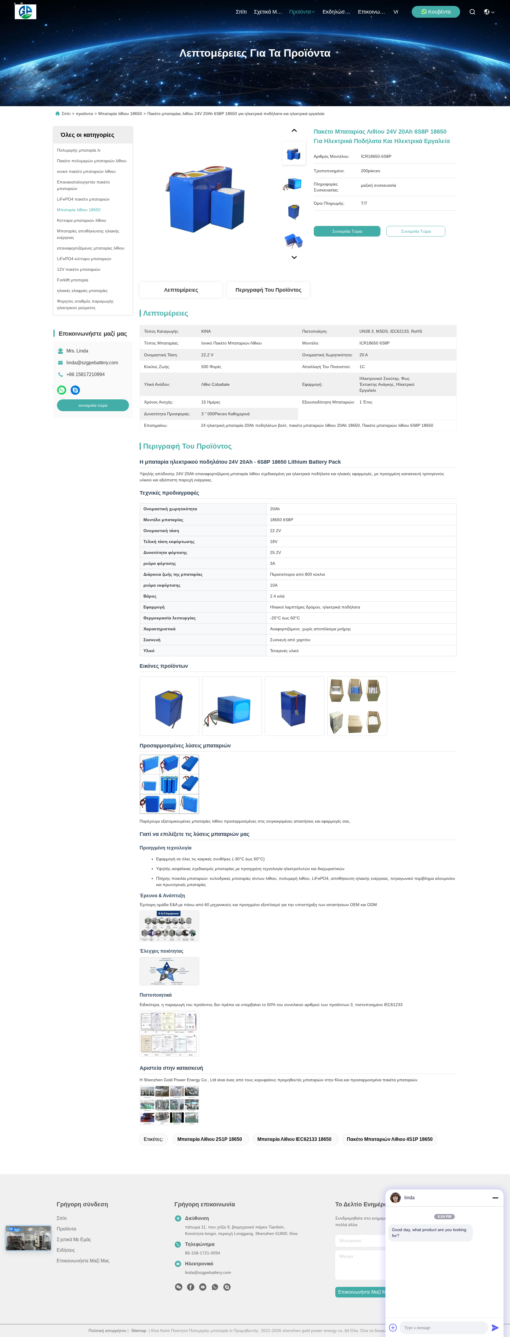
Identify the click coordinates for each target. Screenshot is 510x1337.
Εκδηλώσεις (337, 12)
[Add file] (393, 1327)
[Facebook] (191, 1288)
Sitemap (138, 1330)
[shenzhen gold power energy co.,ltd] (25, 11)
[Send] (495, 1327)
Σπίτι (241, 12)
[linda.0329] (227, 1288)
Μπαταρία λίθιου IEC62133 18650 (294, 1139)
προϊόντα (300, 12)
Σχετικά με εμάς (268, 12)
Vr (395, 12)
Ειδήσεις (66, 1250)
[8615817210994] (215, 1288)
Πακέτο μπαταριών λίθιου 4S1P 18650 (390, 1139)
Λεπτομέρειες (181, 290)
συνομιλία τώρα (93, 405)
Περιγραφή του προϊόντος (268, 290)
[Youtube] (203, 1288)
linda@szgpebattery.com (92, 362)
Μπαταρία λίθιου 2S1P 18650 (209, 1139)
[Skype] (75, 390)
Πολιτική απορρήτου (107, 1330)
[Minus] (495, 1197)
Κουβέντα (439, 12)
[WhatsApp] (61, 390)
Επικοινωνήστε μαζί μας (372, 12)
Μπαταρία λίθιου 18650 (120, 113)
